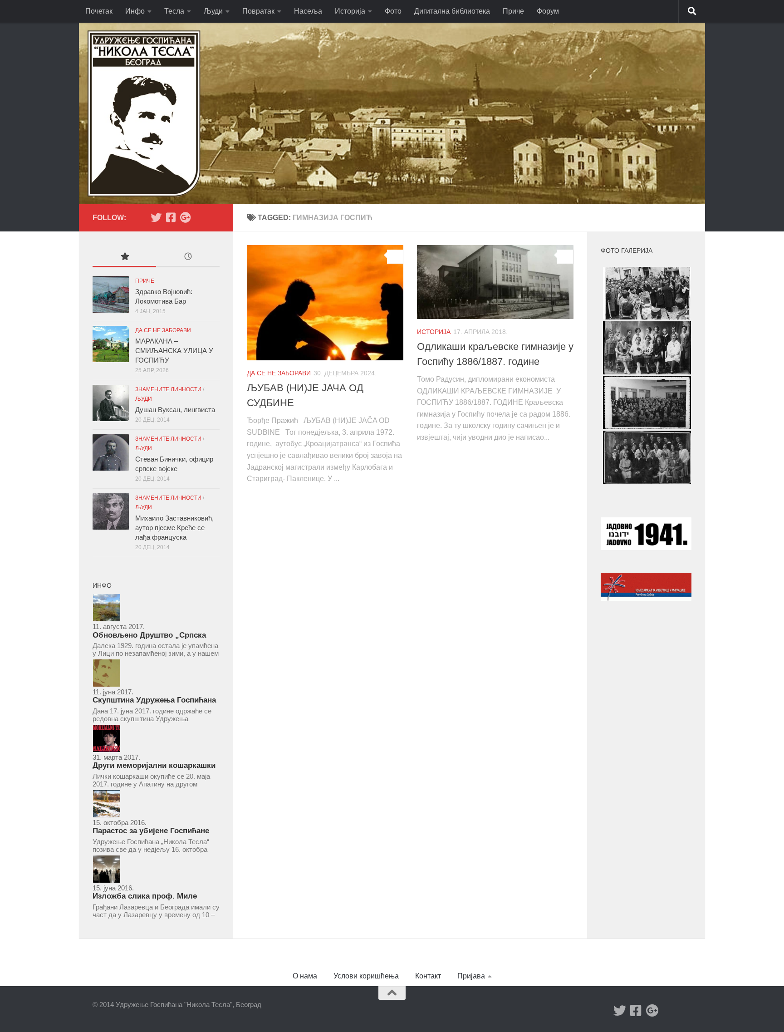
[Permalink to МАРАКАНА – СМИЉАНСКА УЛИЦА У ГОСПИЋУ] (111, 344)
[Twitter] (156, 217)
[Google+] (185, 217)
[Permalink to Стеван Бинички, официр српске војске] (111, 452)
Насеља (308, 11)
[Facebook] (170, 217)
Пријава (471, 976)
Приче (513, 11)
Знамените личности (168, 389)
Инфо (135, 11)
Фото (393, 11)
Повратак (258, 11)
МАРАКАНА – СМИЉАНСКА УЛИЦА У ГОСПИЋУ (174, 350)
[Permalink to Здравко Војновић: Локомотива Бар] (111, 294)
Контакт (428, 976)
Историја (350, 11)
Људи (213, 11)
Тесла (174, 11)
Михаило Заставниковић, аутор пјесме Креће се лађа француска (174, 527)
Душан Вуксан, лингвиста (175, 409)
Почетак (99, 11)
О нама (305, 976)
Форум (548, 11)
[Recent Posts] (188, 257)
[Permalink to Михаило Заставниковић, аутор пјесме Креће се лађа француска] (111, 511)
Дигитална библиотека (452, 11)
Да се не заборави (279, 373)
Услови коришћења (366, 976)
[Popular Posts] (124, 257)
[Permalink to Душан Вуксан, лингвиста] (111, 403)
